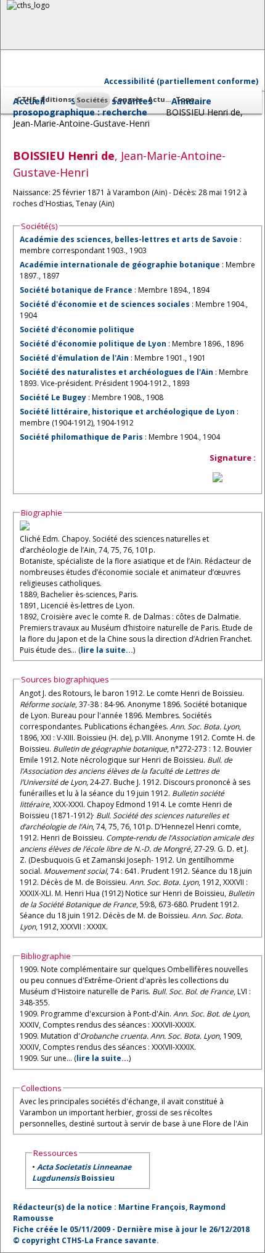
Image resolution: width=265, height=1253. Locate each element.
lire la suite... (107, 650)
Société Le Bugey (53, 397)
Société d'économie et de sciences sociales (105, 304)
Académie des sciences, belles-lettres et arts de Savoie (129, 239)
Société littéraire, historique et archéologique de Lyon (127, 411)
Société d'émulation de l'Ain (74, 358)
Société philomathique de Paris (81, 437)
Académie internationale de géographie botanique (120, 264)
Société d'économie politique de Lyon (93, 343)
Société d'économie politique (77, 329)
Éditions (56, 99)
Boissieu (81, 1172)
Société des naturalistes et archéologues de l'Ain (116, 372)
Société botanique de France (76, 290)
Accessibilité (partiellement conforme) (181, 81)
